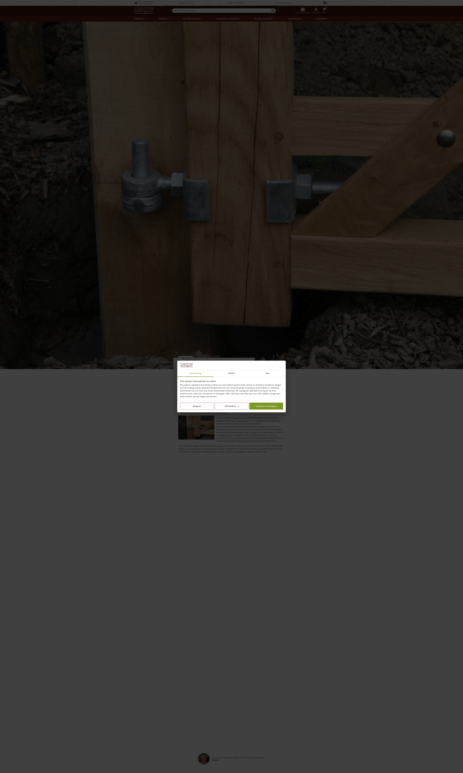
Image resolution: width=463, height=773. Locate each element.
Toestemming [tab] (195, 373)
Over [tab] (268, 373)
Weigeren (197, 406)
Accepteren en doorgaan (266, 406)
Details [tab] (231, 373)
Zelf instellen (230, 406)
